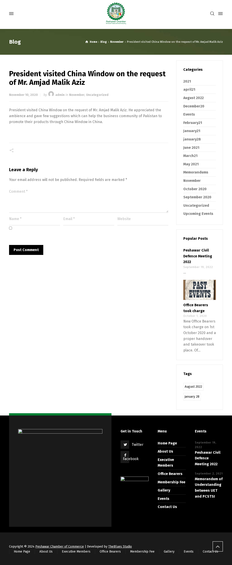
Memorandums (195, 172)
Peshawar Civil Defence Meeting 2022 (197, 256)
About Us (165, 451)
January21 (191, 131)
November (77, 95)
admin (60, 95)
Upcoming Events (198, 213)
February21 (192, 123)
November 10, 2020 (23, 95)
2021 (187, 81)
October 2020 (195, 189)
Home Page (167, 443)
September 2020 (197, 197)
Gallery (164, 490)
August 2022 (193, 98)
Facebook (131, 459)
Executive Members (76, 551)
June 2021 (191, 147)
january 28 (192, 397)
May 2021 (191, 164)
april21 (189, 89)
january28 (192, 139)
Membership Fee (171, 482)
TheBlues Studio (120, 546)
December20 (193, 106)
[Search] (212, 13)
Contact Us (167, 507)
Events (189, 114)
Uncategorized (97, 95)
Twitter (137, 444)
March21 (190, 156)
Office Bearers (170, 474)
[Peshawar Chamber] (116, 13)
